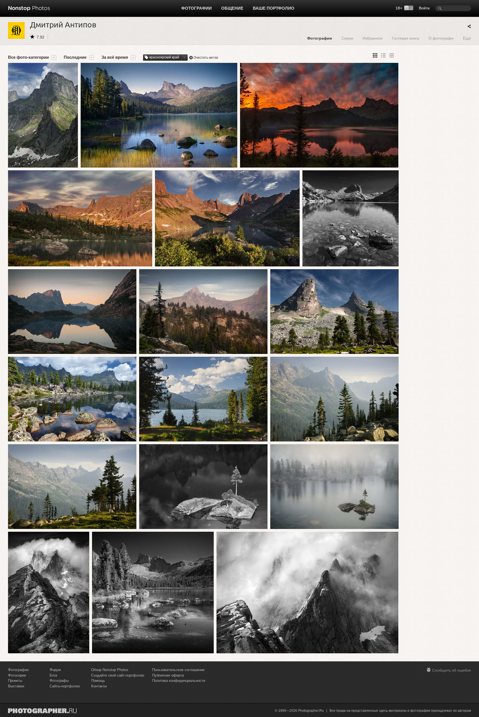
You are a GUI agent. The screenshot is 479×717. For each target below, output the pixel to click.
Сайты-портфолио (65, 686)
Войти (424, 8)
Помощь (98, 681)
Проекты (15, 681)
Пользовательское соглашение (178, 670)
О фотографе (441, 38)
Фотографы (59, 681)
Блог (54, 675)
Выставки (16, 686)
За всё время (114, 57)
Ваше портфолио (273, 8)
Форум (55, 670)
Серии (347, 38)
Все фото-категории (28, 57)
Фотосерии (17, 675)
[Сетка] (375, 55)
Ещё (467, 38)
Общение (232, 8)
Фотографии (196, 8)
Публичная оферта (168, 675)
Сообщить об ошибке (451, 670)
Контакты (99, 686)
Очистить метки (205, 58)
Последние (75, 57)
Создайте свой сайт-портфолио (117, 675)
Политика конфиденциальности (178, 681)
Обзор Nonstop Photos (109, 670)
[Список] (391, 55)
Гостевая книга (405, 38)
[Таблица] (383, 55)
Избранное (373, 38)
